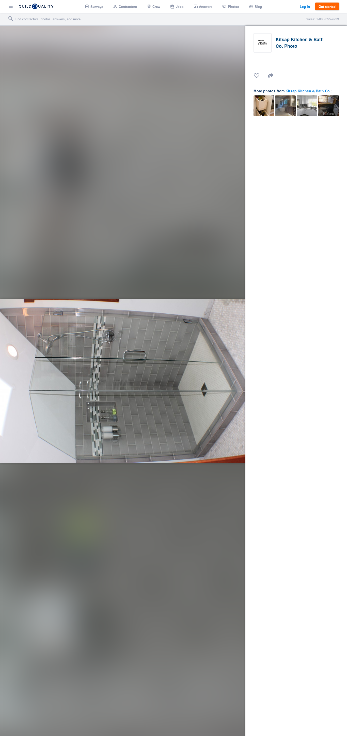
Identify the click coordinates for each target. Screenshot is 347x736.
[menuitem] (94, 6)
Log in (305, 6)
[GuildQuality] (36, 6)
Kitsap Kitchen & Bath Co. (308, 90)
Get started (327, 6)
